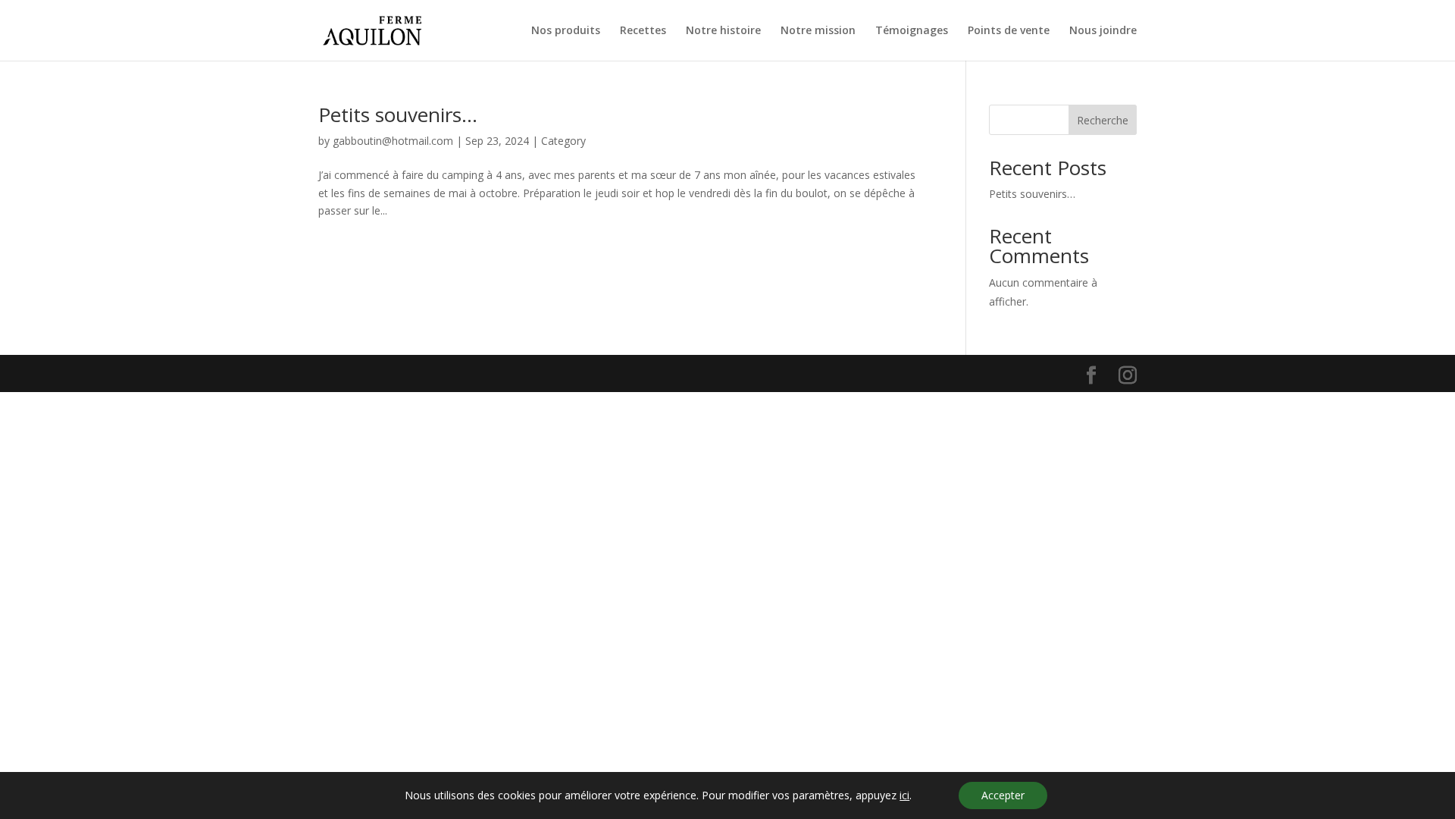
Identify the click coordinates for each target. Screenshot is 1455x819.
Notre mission (818, 31)
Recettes (643, 31)
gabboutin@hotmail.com (393, 140)
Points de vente (1009, 31)
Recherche (1102, 120)
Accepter (1003, 795)
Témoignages (911, 31)
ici (904, 795)
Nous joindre (1103, 31)
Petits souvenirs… (397, 114)
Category (563, 140)
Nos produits (565, 31)
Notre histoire (723, 31)
